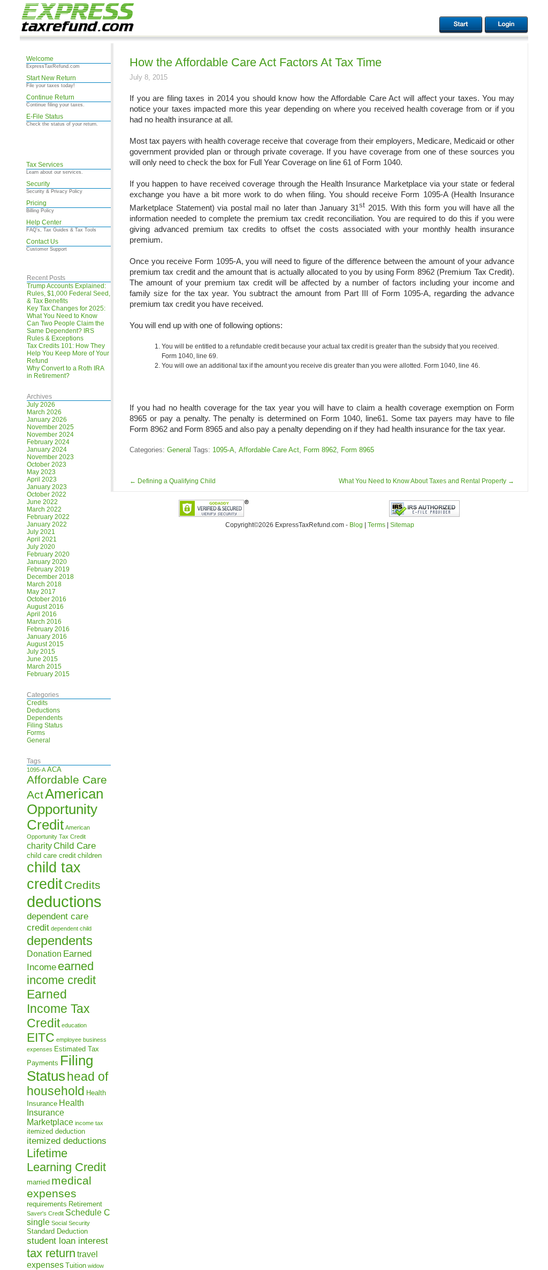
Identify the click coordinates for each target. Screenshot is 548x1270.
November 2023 (50, 457)
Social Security (70, 1223)
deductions (64, 901)
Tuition (75, 1265)
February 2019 (48, 569)
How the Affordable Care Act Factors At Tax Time (256, 62)
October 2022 (46, 494)
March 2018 (44, 584)
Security (38, 184)
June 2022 (42, 502)
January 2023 (47, 487)
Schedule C (87, 1212)
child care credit (51, 855)
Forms (36, 733)
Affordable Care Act (269, 450)
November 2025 (50, 427)
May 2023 (41, 472)
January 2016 (47, 636)
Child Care (75, 845)
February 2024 (48, 442)
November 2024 (50, 434)
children (90, 855)
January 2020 (47, 562)
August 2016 (45, 606)
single (38, 1222)
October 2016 (46, 599)
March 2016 (44, 621)
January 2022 (47, 524)
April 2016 (42, 614)
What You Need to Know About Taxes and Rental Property (426, 481)
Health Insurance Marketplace (55, 1112)
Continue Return (50, 97)
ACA (54, 769)
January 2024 (47, 449)
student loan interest (67, 1240)
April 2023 (42, 479)
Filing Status (45, 725)
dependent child (71, 928)
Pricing (36, 203)
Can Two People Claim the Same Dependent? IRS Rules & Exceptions (65, 331)
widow (96, 1266)
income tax (89, 1123)
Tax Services (44, 164)
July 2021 (41, 532)
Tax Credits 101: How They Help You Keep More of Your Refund (68, 353)
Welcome (40, 59)
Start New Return (51, 78)
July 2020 (41, 547)
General (38, 740)
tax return (51, 1253)
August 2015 (45, 644)
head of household (67, 1084)
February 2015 (48, 674)
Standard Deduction (57, 1231)
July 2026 (41, 404)
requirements (47, 1204)
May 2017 (41, 591)
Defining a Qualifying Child (173, 481)
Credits (37, 703)
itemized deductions (66, 1140)
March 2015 (44, 666)
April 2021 (42, 539)
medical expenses (59, 1186)
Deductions (43, 710)
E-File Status (44, 116)
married (38, 1182)
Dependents (45, 718)
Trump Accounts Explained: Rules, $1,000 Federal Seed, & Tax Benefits (68, 293)
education (74, 1025)
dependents (60, 940)
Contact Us (42, 241)
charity (39, 845)
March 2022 (44, 509)
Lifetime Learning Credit (66, 1160)
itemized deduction (56, 1131)
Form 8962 (320, 450)
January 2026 (47, 419)
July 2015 (41, 651)
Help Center (44, 222)
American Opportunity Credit (65, 809)
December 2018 (50, 576)
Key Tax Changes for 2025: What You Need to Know (66, 312)
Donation (44, 953)
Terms (376, 525)
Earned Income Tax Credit (58, 1008)
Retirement (85, 1204)
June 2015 (42, 659)
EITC (41, 1037)
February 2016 (48, 629)
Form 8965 (357, 450)
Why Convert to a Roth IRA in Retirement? (65, 372)
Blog (356, 525)
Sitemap (402, 525)
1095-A (36, 769)
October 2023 (46, 464)
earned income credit (61, 973)
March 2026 (44, 412)
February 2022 (48, 517)
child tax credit (54, 875)
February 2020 (48, 554)
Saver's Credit (45, 1213)
